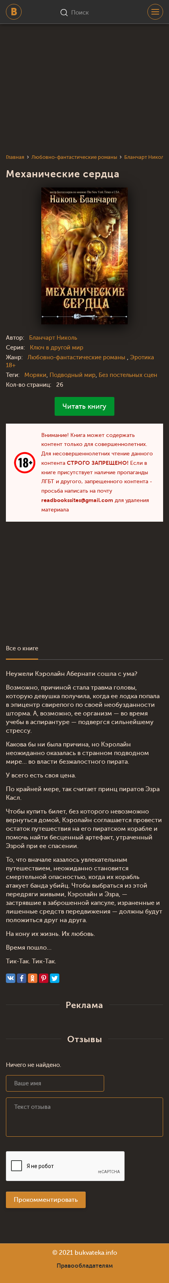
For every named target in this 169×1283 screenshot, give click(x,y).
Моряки (35, 375)
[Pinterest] (43, 978)
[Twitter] (54, 978)
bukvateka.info (96, 1252)
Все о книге (22, 648)
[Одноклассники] (32, 978)
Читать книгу (84, 406)
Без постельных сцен (128, 375)
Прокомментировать (46, 1199)
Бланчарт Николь (53, 338)
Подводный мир (73, 375)
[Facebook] (21, 978)
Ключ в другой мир (56, 347)
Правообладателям (85, 1265)
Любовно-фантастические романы (77, 357)
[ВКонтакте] (10, 978)
